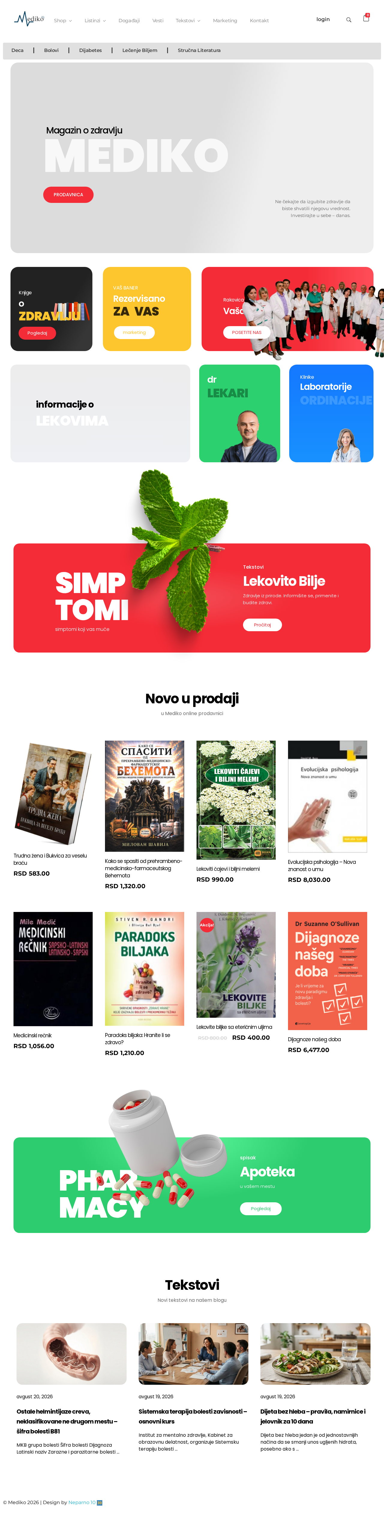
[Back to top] (373, 1485)
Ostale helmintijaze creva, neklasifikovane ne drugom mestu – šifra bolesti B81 (66, 1421)
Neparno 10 (82, 1502)
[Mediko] (29, 19)
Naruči (27, 875)
